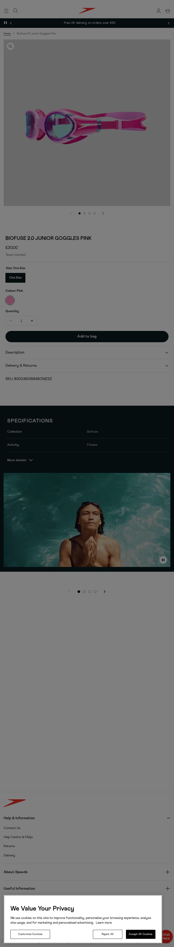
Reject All (108, 934)
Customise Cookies (30, 934)
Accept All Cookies (140, 934)
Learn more (103, 922)
